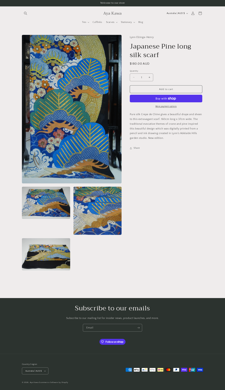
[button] (25, 13)
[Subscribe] (138, 328)
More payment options (166, 106)
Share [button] (137, 148)
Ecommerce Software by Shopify (53, 382)
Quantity (134, 71)
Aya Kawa (34, 382)
